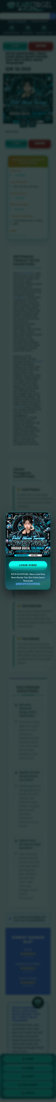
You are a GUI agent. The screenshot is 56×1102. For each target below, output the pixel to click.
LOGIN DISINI (28, 565)
